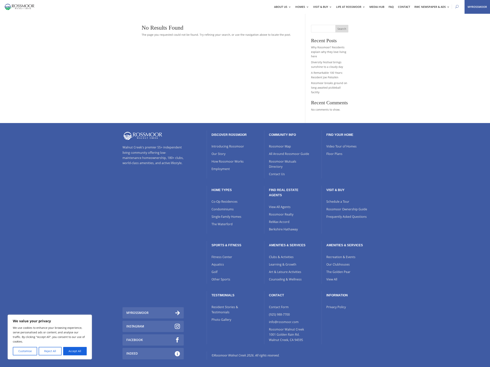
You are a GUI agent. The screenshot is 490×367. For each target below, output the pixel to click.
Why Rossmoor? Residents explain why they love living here (328, 51)
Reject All (50, 351)
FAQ (391, 7)
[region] (50, 337)
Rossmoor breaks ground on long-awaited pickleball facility (329, 87)
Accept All (75, 351)
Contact (404, 7)
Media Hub (376, 7)
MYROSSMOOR (477, 7)
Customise (25, 351)
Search (341, 29)
